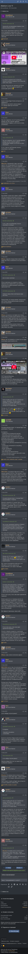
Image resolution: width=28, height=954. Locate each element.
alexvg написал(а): (7, 396)
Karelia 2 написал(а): (8, 581)
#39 (26, 218)
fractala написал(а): (7, 23)
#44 (26, 358)
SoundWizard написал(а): (9, 521)
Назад (9, 867)
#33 (26, 74)
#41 (26, 272)
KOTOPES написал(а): (8, 275)
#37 (26, 161)
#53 (26, 652)
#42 (26, 313)
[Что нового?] (23, 2)
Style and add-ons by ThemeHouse (9, 949)
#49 (26, 518)
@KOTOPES (4, 471)
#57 (26, 752)
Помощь (19, 943)
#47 (26, 469)
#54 (26, 665)
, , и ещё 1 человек (12, 459)
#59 (26, 795)
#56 (26, 723)
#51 (26, 579)
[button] (2, 1)
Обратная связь (5, 941)
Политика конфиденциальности (9, 943)
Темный (4, 938)
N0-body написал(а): (8, 77)
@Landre (3, 775)
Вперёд (19, 867)
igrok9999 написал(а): (8, 495)
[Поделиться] (23, 21)
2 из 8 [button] (13, 867)
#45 (26, 394)
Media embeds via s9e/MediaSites (9, 952)
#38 (26, 193)
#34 (26, 99)
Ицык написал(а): (7, 137)
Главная (24, 943)
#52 (26, 621)
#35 (26, 118)
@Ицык (3, 259)
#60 (26, 845)
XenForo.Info (12, 950)
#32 (26, 49)
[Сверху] (2, 946)
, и (10, 784)
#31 (26, 20)
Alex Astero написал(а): (8, 553)
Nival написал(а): (7, 755)
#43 (26, 337)
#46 (26, 425)
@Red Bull (4, 163)
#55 (26, 711)
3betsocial (24, 907)
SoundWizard (5, 8)
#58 (26, 773)
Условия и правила (14, 941)
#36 (26, 134)
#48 (26, 492)
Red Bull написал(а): (7, 220)
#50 (26, 550)
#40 (26, 257)
